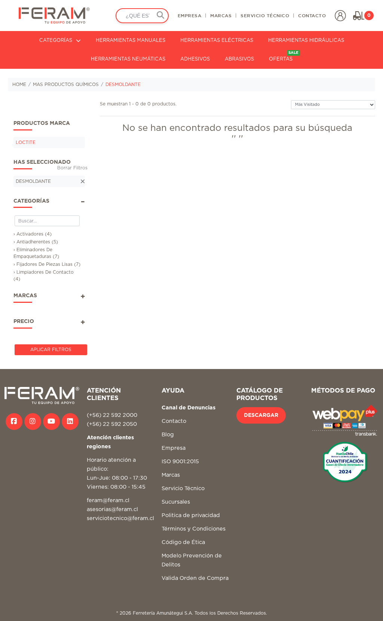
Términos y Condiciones (194, 529)
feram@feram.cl (108, 500)
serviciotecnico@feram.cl (120, 518)
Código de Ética (183, 542)
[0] (358, 15)
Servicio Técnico (183, 488)
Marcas (171, 475)
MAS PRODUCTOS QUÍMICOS (66, 84)
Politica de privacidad (191, 515)
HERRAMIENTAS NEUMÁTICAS (128, 59)
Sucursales (176, 502)
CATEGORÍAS (55, 40)
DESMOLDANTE (123, 84)
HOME (19, 84)
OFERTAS (283, 56)
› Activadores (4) (32, 234)
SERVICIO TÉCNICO (264, 15)
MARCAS (221, 15)
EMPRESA (190, 15)
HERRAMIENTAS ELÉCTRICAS (216, 40)
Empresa (174, 448)
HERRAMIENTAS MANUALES (130, 40)
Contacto (174, 421)
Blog (168, 434)
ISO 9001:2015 (180, 461)
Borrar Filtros (72, 168)
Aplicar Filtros (50, 349)
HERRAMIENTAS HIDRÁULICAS (306, 40)
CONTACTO (312, 15)
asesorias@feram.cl (112, 509)
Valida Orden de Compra (195, 578)
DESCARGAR (261, 415)
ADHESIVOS (195, 59)
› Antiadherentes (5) (35, 242)
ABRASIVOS (239, 59)
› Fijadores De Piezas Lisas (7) (46, 264)
